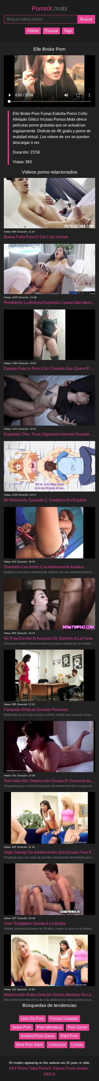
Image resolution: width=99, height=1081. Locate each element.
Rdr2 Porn (69, 1036)
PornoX (49, 8)
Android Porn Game (38, 1036)
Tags (68, 31)
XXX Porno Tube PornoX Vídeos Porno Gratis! (48, 1068)
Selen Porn (21, 1027)
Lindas (77, 1045)
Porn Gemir (77, 1027)
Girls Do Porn (32, 1019)
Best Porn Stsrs (29, 1045)
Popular (51, 31)
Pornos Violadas (64, 1019)
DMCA (49, 1074)
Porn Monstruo (49, 1027)
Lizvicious (57, 1045)
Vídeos (33, 31)
